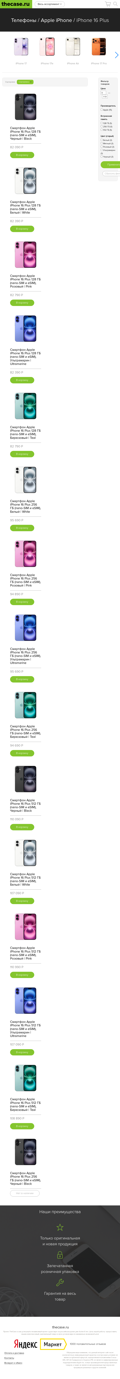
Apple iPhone (56, 20)
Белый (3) (107, 140)
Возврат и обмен (13, 1363)
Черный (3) (108, 157)
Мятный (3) (108, 143)
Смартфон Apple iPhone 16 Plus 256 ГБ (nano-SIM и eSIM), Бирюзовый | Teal (25, 731)
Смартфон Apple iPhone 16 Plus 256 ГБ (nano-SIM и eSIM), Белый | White (25, 506)
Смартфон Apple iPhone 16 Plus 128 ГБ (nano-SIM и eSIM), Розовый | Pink (25, 281)
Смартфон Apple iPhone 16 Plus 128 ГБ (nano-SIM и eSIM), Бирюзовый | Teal (25, 432)
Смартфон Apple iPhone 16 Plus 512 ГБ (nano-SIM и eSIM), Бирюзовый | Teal (25, 1104)
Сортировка (24, 82)
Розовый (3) (108, 147)
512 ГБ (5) (107, 130)
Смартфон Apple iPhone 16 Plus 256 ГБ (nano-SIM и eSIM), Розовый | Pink (25, 580)
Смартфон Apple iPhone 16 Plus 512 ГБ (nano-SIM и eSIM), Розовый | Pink (25, 953)
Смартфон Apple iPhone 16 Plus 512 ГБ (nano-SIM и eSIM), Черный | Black (25, 805)
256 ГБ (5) (107, 126)
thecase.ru (15, 4)
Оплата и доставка (14, 1353)
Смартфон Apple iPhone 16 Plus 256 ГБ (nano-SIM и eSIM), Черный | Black (25, 1178)
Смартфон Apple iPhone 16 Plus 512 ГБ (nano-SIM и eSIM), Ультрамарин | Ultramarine (25, 1029)
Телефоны (23, 20)
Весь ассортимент (49, 4)
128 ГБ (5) (107, 123)
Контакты (9, 1358)
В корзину (22, 155)
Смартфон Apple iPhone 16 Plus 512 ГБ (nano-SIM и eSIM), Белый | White (25, 879)
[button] (108, 4)
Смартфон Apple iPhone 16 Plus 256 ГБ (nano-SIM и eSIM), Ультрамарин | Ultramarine (25, 656)
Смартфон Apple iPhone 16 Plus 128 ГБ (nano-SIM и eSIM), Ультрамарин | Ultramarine (25, 357)
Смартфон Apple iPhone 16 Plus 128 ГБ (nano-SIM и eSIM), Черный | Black (25, 133)
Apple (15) (107, 110)
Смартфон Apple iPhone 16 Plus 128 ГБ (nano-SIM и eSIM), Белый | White (25, 207)
